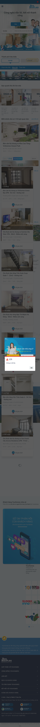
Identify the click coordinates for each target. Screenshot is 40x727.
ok (31, 368)
